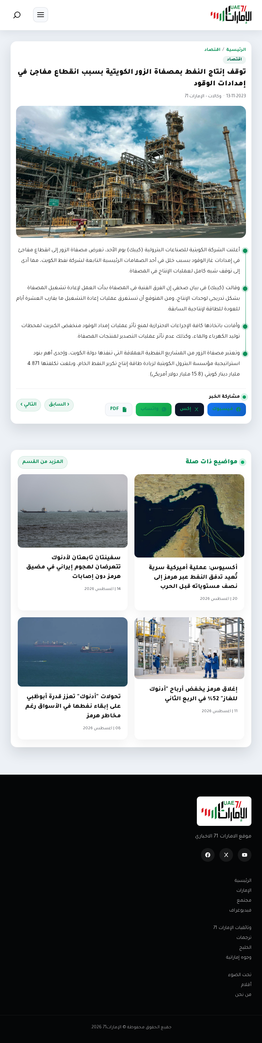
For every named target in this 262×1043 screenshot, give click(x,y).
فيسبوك (222, 409)
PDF (114, 409)
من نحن (243, 995)
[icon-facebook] (208, 855)
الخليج (245, 947)
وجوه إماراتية (238, 957)
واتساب (150, 409)
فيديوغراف (240, 910)
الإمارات (243, 890)
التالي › (28, 405)
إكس (185, 409)
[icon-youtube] (244, 855)
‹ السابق (59, 405)
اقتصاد (212, 50)
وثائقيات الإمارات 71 (232, 928)
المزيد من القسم (42, 462)
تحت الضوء (239, 975)
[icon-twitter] (226, 855)
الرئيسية (236, 50)
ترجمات (243, 938)
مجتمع (244, 900)
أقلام (246, 985)
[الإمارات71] (230, 14)
